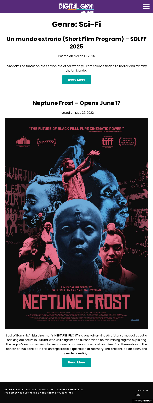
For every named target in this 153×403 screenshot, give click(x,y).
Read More (76, 79)
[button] (146, 6)
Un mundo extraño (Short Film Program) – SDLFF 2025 (76, 43)
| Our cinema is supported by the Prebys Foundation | (38, 393)
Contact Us (46, 390)
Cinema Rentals (14, 390)
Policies (31, 390)
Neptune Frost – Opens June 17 (76, 103)
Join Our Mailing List (70, 390)
